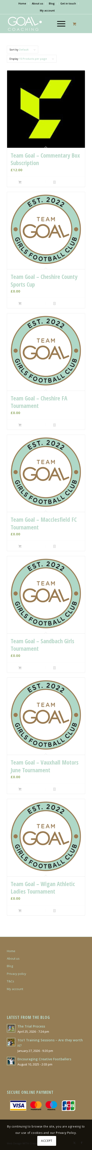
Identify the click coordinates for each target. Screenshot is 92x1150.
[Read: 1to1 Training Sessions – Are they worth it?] (11, 1042)
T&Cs (10, 981)
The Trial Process (31, 1026)
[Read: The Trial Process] (11, 1028)
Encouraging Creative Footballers (44, 1059)
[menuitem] (22, 3)
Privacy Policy (66, 1133)
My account (47, 10)
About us (37, 3)
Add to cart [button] (28, 182)
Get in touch (68, 3)
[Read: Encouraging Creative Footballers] (11, 1061)
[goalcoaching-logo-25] (38, 23)
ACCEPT (46, 1141)
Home (22, 3)
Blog (52, 3)
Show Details (64, 182)
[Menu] (58, 23)
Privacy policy (16, 974)
